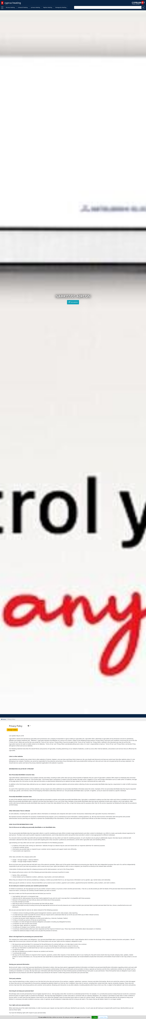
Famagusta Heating (60, 7)
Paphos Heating (47, 7)
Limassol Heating (23, 7)
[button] (70, 712)
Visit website (74, 302)
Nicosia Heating (10, 7)
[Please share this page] (29, 725)
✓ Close (94, 1017)
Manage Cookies (12, 730)
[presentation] (2, 363)
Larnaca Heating (35, 7)
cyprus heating (13, 2)
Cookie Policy (103, 1017)
